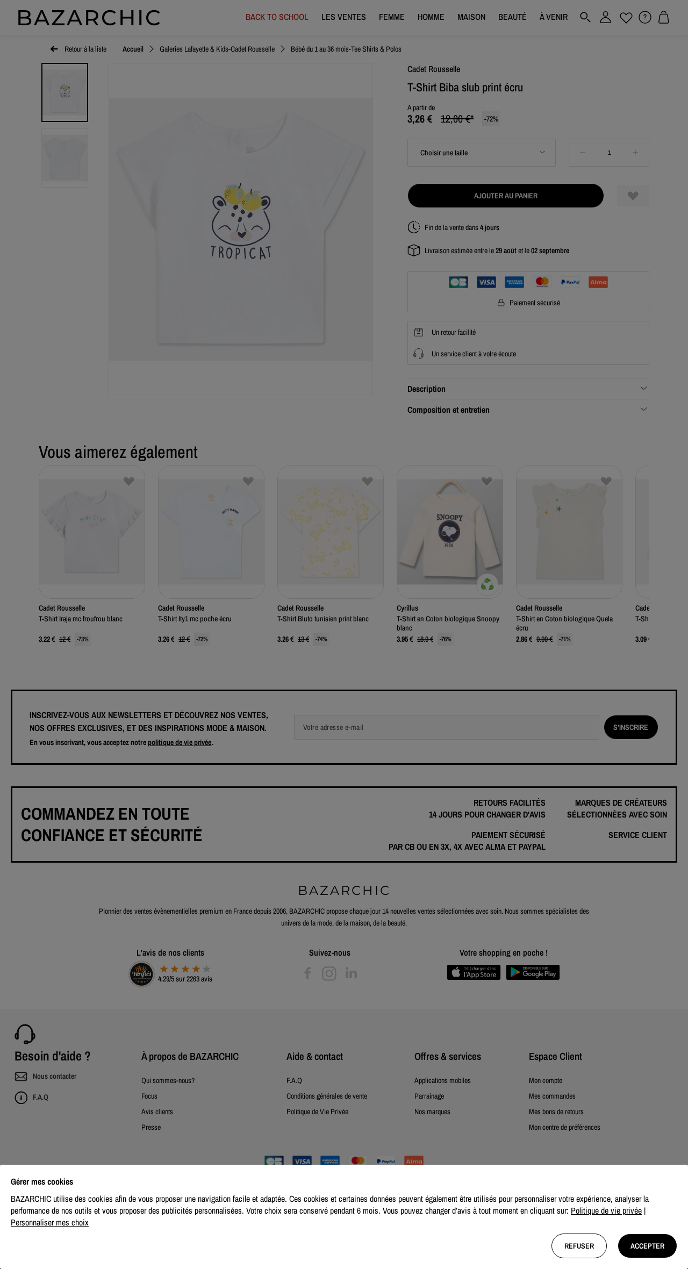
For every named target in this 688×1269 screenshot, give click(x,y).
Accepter (647, 1246)
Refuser (579, 1246)
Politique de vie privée (606, 1210)
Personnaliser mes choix (50, 1222)
